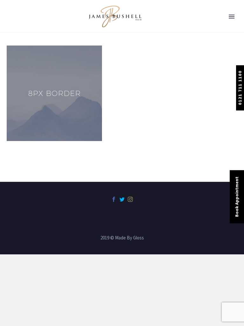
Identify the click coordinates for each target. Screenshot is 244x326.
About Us (26, 29)
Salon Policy (29, 148)
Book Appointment (237, 197)
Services (25, 80)
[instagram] (130, 199)
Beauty (23, 63)
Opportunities (31, 131)
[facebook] (113, 199)
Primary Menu (231, 16)
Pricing (24, 97)
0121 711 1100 (240, 87)
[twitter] (122, 199)
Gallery (24, 114)
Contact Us (28, 164)
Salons (23, 46)
